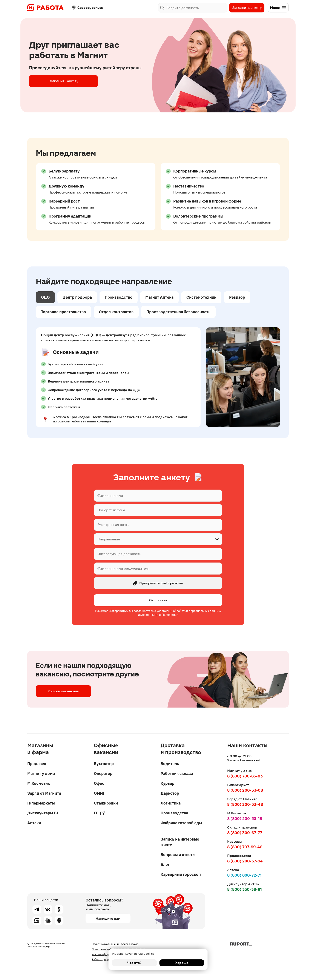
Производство (118, 297)
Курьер (167, 783)
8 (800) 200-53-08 (245, 790)
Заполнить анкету (247, 8)
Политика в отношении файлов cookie (115, 943)
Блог (165, 864)
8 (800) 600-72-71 (244, 875)
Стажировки (106, 803)
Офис (99, 783)
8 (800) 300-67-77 (244, 832)
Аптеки (34, 823)
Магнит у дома (41, 773)
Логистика (171, 803)
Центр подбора (77, 297)
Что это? (134, 963)
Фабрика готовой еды (181, 823)
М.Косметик (38, 783)
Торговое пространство (63, 312)
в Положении (168, 614)
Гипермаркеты (41, 803)
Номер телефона (111, 510)
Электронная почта (113, 525)
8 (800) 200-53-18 (244, 818)
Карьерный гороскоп (181, 874)
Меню (275, 8)
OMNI (99, 793)
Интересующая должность (119, 554)
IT (96, 813)
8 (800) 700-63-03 (245, 776)
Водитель (170, 763)
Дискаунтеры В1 (42, 813)
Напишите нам (108, 919)
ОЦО (45, 297)
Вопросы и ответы (178, 854)
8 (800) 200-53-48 (245, 804)
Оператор (103, 773)
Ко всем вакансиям (63, 691)
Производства (174, 813)
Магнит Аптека (159, 297)
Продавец (36, 763)
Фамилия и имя (110, 495)
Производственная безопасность (178, 312)
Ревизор (237, 297)
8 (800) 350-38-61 (244, 889)
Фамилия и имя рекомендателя (123, 568)
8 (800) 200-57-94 (245, 861)
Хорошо (181, 963)
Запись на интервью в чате (180, 842)
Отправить (158, 600)
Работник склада (177, 773)
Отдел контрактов (116, 312)
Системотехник (201, 297)
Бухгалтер (104, 763)
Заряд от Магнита (44, 793)
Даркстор (170, 793)
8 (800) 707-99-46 (244, 847)
